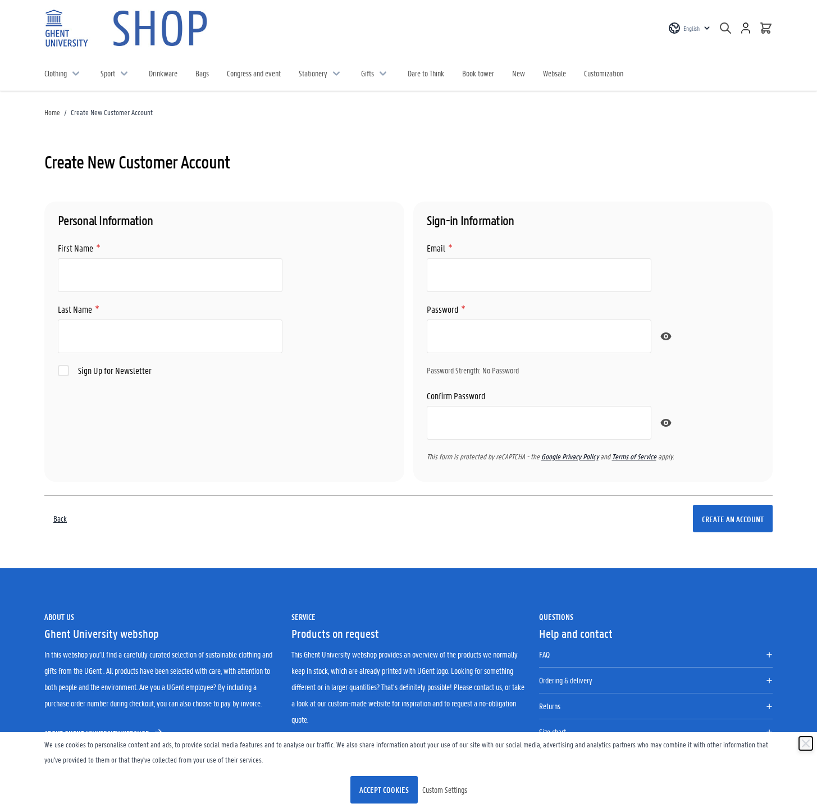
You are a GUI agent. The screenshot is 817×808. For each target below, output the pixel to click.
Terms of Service (634, 456)
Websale (554, 73)
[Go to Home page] (128, 28)
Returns (549, 705)
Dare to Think (426, 73)
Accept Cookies (384, 789)
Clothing (55, 73)
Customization (603, 73)
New (518, 73)
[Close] (806, 743)
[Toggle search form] (725, 28)
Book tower (478, 73)
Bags (202, 73)
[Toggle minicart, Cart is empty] (766, 28)
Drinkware (163, 73)
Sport (108, 73)
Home (52, 112)
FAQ (544, 654)
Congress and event (254, 73)
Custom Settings (444, 789)
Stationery (313, 73)
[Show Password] (666, 336)
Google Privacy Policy (570, 456)
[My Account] (746, 28)
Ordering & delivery (565, 680)
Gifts (367, 73)
